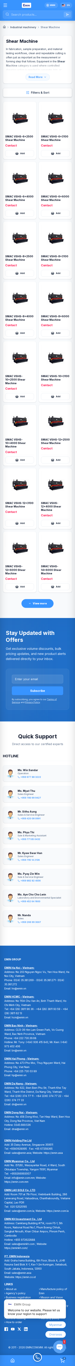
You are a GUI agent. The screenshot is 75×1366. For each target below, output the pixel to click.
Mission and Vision (52, 1297)
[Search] (67, 14)
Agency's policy (15, 1293)
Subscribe (37, 691)
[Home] (4, 26)
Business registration (18, 1297)
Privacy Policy (32, 702)
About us (11, 1289)
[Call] (37, 1360)
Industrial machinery (23, 27)
